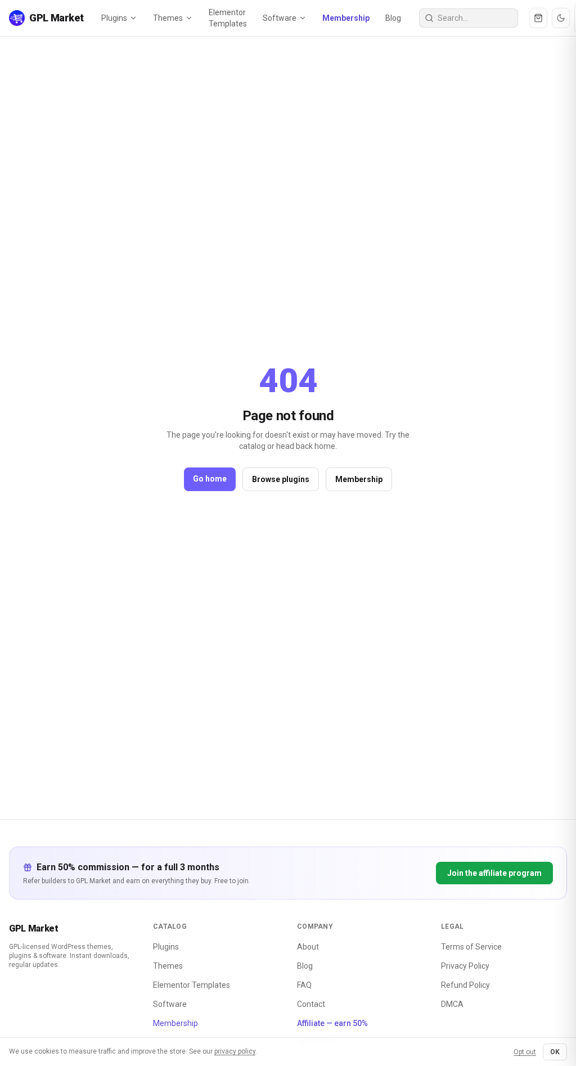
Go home (210, 478)
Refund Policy (465, 984)
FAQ (304, 984)
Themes (168, 18)
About (308, 946)
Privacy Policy (465, 965)
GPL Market (33, 928)
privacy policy (234, 1051)
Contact (311, 1004)
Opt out (525, 1052)
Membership (346, 18)
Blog (393, 18)
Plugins (114, 18)
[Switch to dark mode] (561, 18)
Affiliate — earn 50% (332, 1023)
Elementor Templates (228, 18)
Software (279, 18)
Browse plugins (280, 479)
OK (555, 1052)
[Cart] (538, 18)
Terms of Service (471, 946)
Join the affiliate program (494, 873)
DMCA (452, 1004)
